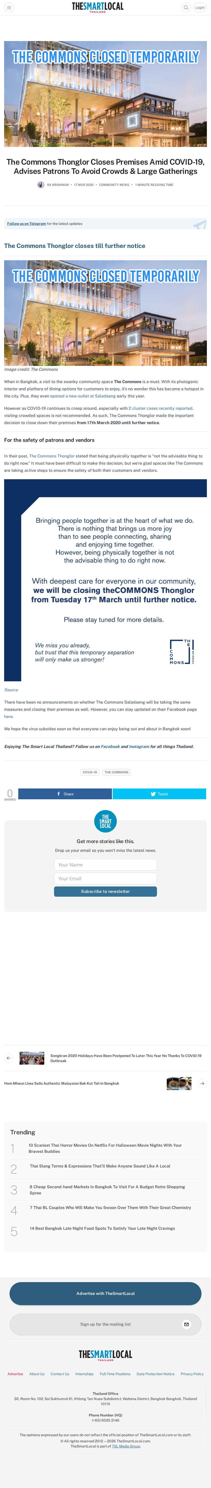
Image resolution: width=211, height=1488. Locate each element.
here (8, 716)
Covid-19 (90, 772)
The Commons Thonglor (52, 456)
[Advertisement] (105, 982)
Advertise (15, 1374)
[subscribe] (186, 1324)
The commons (116, 772)
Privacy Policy (192, 1374)
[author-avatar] (41, 187)
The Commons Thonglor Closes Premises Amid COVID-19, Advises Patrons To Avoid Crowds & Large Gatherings (105, 166)
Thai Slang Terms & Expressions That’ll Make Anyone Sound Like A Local (100, 1166)
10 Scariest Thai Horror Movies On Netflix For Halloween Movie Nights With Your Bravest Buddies (105, 1148)
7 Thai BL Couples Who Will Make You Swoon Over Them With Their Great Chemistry (110, 1207)
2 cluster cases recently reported (160, 408)
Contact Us (60, 1374)
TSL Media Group (126, 1446)
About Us (37, 1374)
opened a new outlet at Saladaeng (83, 396)
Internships (84, 1374)
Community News (114, 185)
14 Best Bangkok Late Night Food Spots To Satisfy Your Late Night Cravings (102, 1228)
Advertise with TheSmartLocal (105, 1293)
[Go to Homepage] (98, 7)
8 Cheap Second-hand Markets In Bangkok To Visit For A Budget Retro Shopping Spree (107, 1189)
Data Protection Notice (155, 1374)
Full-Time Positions (115, 1374)
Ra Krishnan (58, 185)
